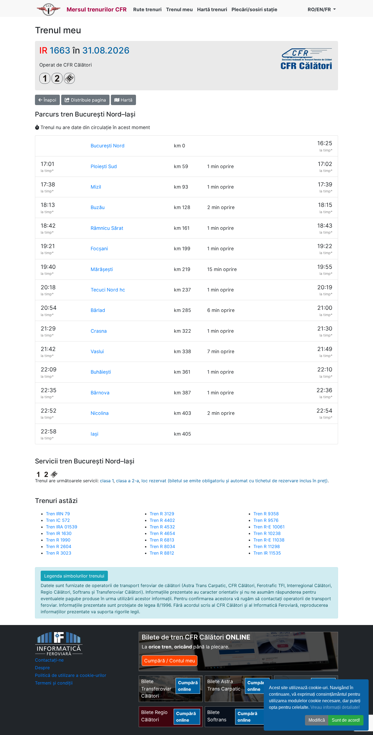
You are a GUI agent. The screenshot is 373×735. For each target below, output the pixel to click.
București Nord (108, 145)
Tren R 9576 (266, 520)
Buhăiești (101, 372)
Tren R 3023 (58, 553)
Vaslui (97, 351)
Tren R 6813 (162, 540)
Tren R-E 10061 (269, 526)
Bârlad (98, 310)
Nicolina (100, 413)
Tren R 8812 (162, 553)
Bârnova (100, 392)
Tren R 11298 (266, 546)
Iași (94, 434)
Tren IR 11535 (267, 553)
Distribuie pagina (88, 100)
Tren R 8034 (162, 546)
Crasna (99, 331)
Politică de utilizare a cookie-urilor (70, 675)
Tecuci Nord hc (108, 290)
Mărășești (102, 269)
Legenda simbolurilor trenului (74, 576)
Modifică (317, 720)
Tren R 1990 (58, 540)
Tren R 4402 (162, 520)
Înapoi (49, 100)
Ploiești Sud (104, 166)
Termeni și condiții (54, 683)
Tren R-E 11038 (269, 540)
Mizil (96, 187)
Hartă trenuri (212, 9)
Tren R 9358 (266, 513)
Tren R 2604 (58, 546)
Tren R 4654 (162, 533)
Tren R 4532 (162, 526)
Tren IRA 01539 (61, 526)
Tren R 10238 (267, 533)
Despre (42, 667)
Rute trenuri (147, 9)
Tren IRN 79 (58, 513)
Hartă (125, 100)
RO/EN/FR (320, 9)
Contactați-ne (49, 660)
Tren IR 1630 (59, 533)
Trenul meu (179, 9)
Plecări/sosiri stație (254, 9)
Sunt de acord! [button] (346, 720)
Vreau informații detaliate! (335, 707)
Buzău (98, 207)
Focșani (99, 248)
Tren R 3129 (162, 513)
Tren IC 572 (58, 520)
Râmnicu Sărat (107, 228)
